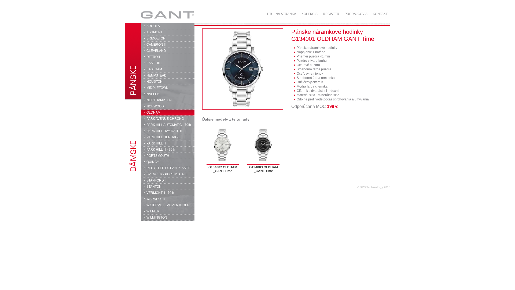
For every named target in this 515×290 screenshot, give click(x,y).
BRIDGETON (155, 38)
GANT (152, 15)
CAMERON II (155, 44)
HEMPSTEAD (156, 75)
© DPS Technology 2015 (373, 187)
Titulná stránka (281, 14)
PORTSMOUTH (157, 156)
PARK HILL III (156, 143)
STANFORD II (156, 180)
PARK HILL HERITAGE (163, 137)
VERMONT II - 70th (160, 193)
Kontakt (380, 14)
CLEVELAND (156, 51)
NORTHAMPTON (159, 100)
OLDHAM (153, 112)
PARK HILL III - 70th (160, 149)
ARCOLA (153, 26)
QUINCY (152, 162)
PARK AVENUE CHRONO (165, 119)
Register (331, 14)
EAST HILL (154, 63)
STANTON (153, 187)
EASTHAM (154, 69)
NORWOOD (155, 106)
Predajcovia (356, 14)
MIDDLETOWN (157, 88)
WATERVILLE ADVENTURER (168, 205)
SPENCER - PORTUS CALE (167, 174)
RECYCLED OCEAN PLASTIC (168, 168)
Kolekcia (309, 14)
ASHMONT (154, 32)
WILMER (152, 211)
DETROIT (153, 57)
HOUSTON (154, 82)
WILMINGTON (156, 217)
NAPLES (152, 94)
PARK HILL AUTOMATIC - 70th (168, 125)
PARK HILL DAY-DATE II (164, 131)
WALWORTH (155, 199)
